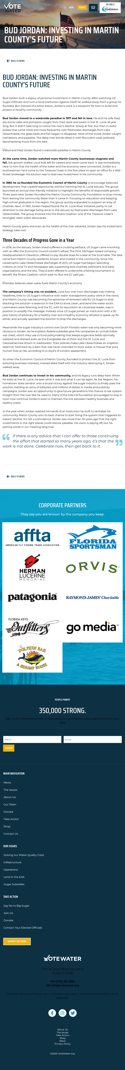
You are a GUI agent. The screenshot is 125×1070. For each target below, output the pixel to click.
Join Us (8, 913)
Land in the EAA (14, 877)
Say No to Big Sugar (16, 905)
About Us (10, 797)
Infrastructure (12, 862)
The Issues (10, 789)
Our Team (10, 804)
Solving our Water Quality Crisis (24, 855)
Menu (71, 7)
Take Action (11, 819)
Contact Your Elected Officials (23, 927)
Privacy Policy (63, 1044)
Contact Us (11, 833)
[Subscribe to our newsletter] (93, 7)
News (7, 782)
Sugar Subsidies (14, 884)
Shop (7, 826)
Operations (11, 869)
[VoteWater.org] (12, 7)
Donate (82, 7)
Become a (110, 4)
